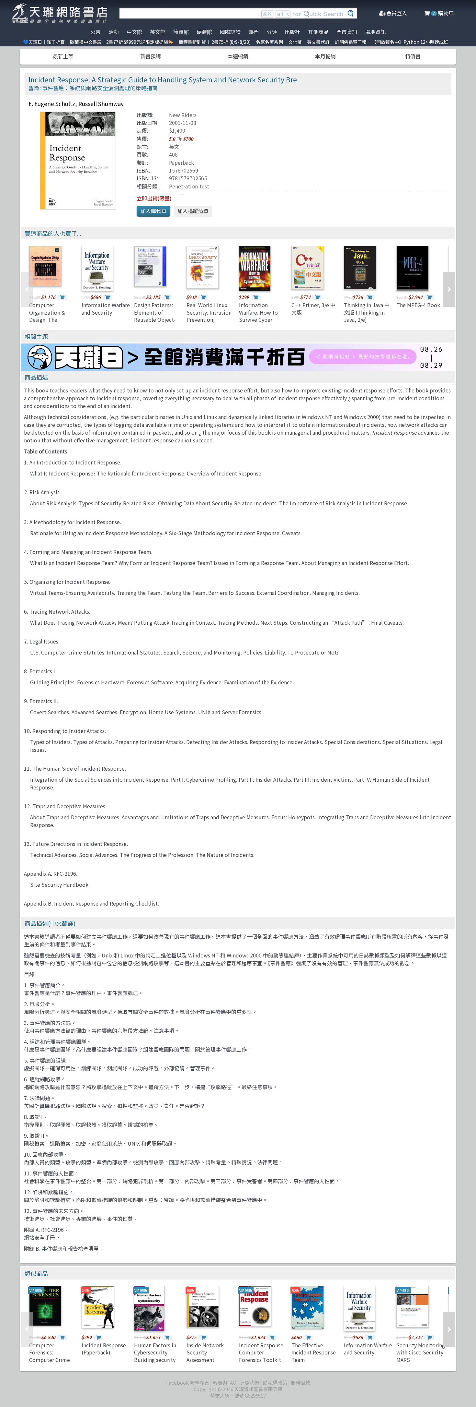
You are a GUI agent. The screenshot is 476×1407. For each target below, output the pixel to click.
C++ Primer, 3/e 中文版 (313, 308)
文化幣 (295, 42)
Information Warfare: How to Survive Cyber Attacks (258, 316)
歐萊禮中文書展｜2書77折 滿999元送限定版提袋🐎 (122, 42)
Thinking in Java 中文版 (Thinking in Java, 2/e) (367, 312)
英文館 (157, 32)
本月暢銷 (325, 56)
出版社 (292, 32)
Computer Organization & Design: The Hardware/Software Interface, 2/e (52, 319)
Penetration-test (189, 186)
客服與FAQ (224, 1382)
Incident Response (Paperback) (104, 1348)
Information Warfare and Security (106, 308)
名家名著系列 (269, 42)
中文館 (134, 32)
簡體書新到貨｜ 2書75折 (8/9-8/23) (215, 42)
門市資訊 (346, 32)
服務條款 (300, 1382)
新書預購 (150, 56)
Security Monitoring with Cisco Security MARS (420, 1352)
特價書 (413, 56)
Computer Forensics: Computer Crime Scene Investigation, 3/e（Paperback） (50, 1363)
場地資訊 (375, 32)
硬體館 (204, 32)
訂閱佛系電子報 (351, 42)
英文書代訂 (318, 42)
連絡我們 (249, 1382)
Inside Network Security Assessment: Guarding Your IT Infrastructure (207, 1359)
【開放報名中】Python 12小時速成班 (410, 42)
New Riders (183, 115)
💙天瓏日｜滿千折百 (44, 42)
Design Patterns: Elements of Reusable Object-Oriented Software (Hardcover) (156, 319)
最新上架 (63, 56)
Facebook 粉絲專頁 (187, 1382)
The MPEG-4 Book (418, 305)
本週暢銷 (238, 56)
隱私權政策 (275, 1382)
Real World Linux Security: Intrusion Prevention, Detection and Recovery (209, 319)
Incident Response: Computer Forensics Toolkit (262, 1352)
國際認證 (230, 32)
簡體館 (181, 32)
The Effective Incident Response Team (313, 1352)
